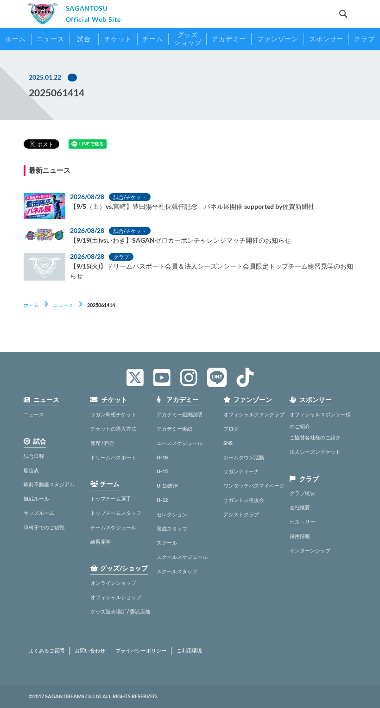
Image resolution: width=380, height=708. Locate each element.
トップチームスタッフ (115, 513)
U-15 (162, 471)
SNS (228, 443)
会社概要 (300, 507)
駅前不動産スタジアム (49, 484)
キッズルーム (39, 513)
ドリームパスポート (113, 457)
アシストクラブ (241, 514)
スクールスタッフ (177, 571)
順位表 (31, 470)
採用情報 (300, 536)
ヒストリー (302, 522)
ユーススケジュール (180, 443)
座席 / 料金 (102, 443)
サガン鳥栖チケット (113, 414)
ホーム (31, 305)
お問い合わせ (90, 650)
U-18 (162, 457)
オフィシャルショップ (115, 597)
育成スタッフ (172, 529)
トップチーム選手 (110, 498)
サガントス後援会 (243, 500)
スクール (167, 542)
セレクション (172, 514)
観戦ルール (36, 498)
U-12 (162, 500)
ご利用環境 (189, 650)
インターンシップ (310, 550)
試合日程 (34, 456)
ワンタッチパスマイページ (254, 485)
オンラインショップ (113, 583)
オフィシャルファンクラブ (254, 414)
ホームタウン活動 (243, 457)
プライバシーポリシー (140, 650)
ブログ (231, 429)
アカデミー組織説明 (180, 414)
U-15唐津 (167, 485)
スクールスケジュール (182, 557)
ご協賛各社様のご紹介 (315, 437)
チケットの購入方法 (113, 429)
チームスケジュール (113, 527)
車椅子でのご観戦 (44, 527)
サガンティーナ (241, 471)
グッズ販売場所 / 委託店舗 (120, 611)
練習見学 (100, 542)
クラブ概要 (302, 493)
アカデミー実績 (174, 429)
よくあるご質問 (46, 650)
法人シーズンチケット (315, 452)
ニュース (63, 305)
